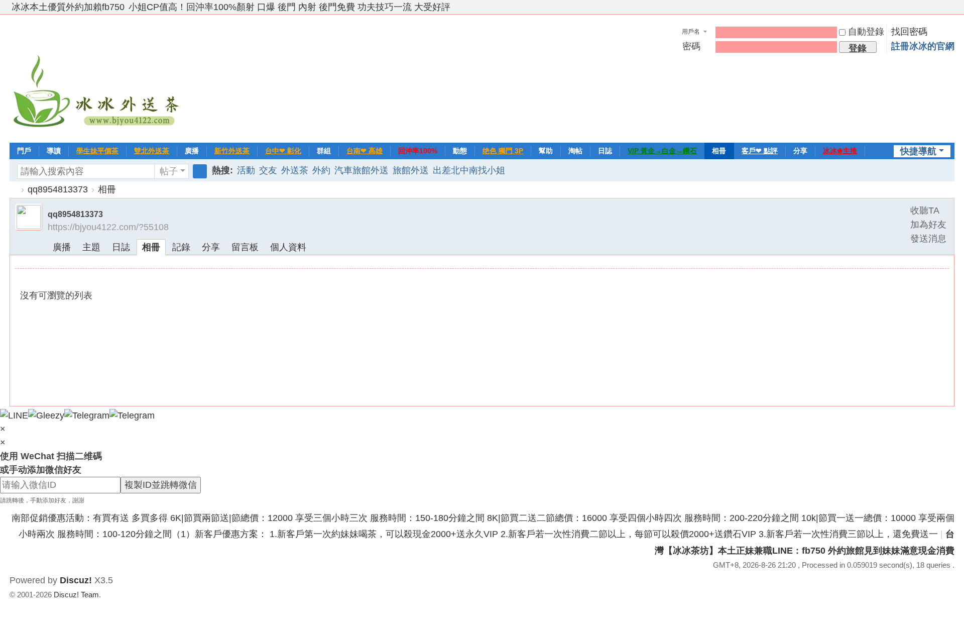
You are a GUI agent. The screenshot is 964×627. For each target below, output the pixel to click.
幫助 (546, 151)
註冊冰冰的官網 (922, 46)
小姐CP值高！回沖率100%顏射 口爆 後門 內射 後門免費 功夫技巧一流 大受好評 (289, 7)
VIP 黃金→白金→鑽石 (662, 151)
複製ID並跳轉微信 (161, 485)
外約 (321, 170)
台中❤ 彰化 (283, 151)
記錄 (181, 247)
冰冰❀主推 (840, 151)
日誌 (605, 151)
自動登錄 (866, 32)
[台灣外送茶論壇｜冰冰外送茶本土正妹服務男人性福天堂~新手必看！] (97, 77)
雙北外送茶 (151, 151)
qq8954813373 (58, 189)
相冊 (719, 151)
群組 (324, 151)
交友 (268, 170)
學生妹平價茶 (97, 151)
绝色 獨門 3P (503, 151)
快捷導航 (918, 151)
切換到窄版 (949, 11)
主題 (91, 247)
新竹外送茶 (232, 151)
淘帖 (575, 151)
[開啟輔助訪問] (940, 7)
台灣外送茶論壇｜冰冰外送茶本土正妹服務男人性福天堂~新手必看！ (14, 189)
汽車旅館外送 (361, 170)
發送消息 (928, 239)
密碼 (691, 46)
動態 (460, 151)
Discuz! (76, 580)
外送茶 (294, 170)
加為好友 (928, 225)
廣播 (192, 151)
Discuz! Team (76, 594)
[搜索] (200, 171)
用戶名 (691, 31)
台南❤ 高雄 (364, 151)
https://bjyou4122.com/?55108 (108, 227)
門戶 (24, 151)
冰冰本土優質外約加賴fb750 (68, 7)
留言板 (245, 247)
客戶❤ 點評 (760, 151)
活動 (246, 170)
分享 (800, 151)
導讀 (54, 151)
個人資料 (288, 247)
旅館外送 (411, 170)
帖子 (169, 171)
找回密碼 (909, 32)
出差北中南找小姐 (469, 170)
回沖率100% (417, 151)
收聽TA (924, 210)
